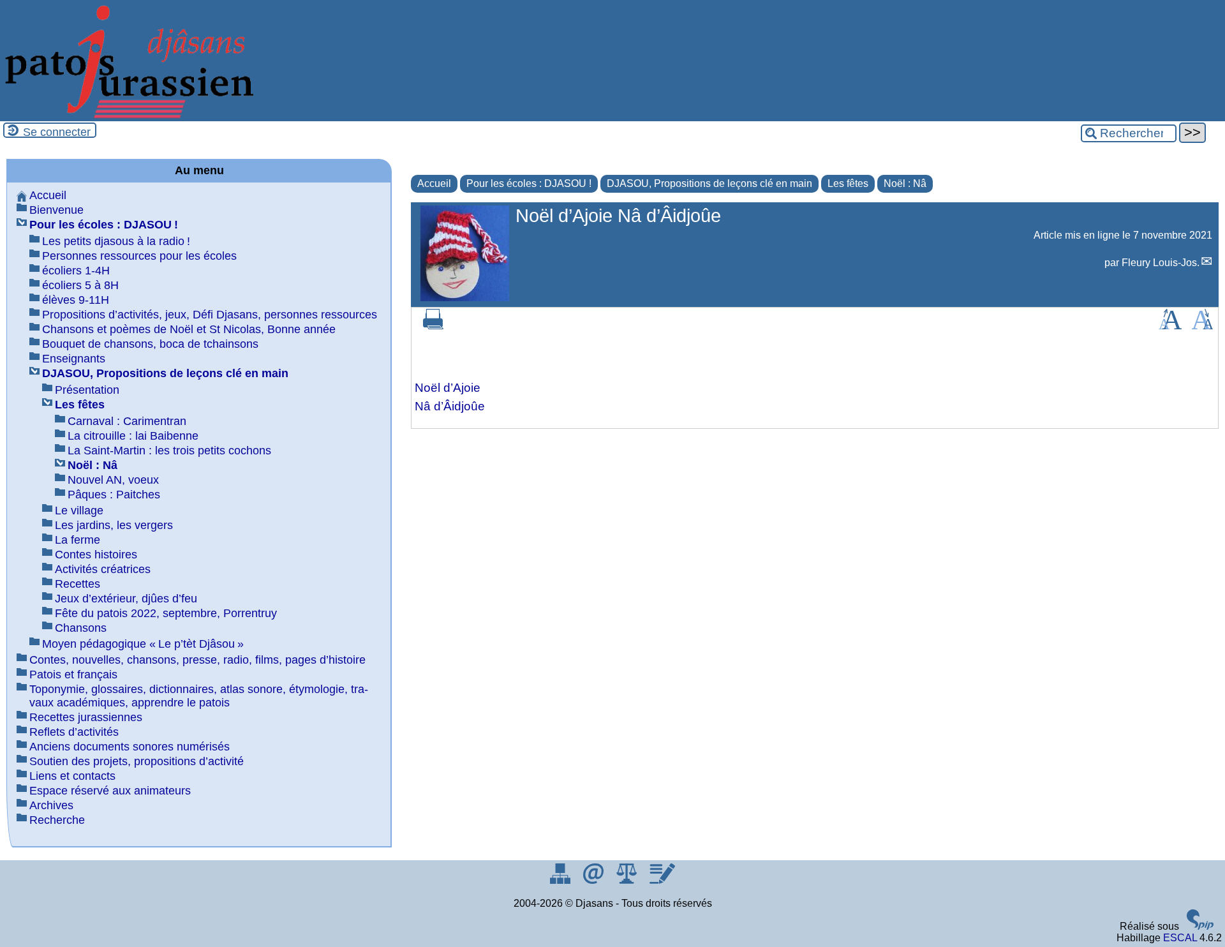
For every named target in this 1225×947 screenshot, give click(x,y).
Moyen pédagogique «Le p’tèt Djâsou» (143, 644)
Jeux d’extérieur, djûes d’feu (126, 598)
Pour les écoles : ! (528, 183)
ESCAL (1180, 937)
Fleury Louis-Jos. (1160, 262)
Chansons (81, 628)
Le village (79, 510)
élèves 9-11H (75, 300)
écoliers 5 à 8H (80, 285)
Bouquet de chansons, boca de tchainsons (150, 344)
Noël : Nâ (905, 183)
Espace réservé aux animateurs (110, 790)
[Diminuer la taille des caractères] (1202, 325)
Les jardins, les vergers (114, 525)
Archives (51, 805)
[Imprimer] (433, 325)
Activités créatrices (103, 569)
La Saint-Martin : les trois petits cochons (169, 450)
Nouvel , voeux (113, 480)
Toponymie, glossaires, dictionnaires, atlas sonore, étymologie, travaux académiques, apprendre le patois (198, 696)
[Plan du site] (561, 880)
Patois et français (73, 674)
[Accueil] (127, 115)
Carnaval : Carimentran (127, 421)
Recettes (77, 584)
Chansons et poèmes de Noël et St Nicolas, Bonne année (189, 329)
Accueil (434, 183)
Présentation (87, 390)
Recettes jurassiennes (85, 717)
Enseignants (73, 358)
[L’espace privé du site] (661, 880)
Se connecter (57, 132)
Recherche (57, 820)
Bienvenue (56, 210)
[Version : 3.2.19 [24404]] (1200, 926)
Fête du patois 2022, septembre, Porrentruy (166, 613)
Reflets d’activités (74, 732)
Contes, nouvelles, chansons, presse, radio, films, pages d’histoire (197, 659)
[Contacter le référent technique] (594, 880)
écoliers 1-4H (76, 270)
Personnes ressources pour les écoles (139, 256)
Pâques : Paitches (114, 494)
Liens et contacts (72, 776)
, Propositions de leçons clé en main (709, 183)
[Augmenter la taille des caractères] (1170, 325)
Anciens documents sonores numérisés (129, 746)
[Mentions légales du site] (627, 880)
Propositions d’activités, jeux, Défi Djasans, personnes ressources (209, 314)
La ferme (77, 539)
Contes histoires (96, 554)
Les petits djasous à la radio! (116, 241)
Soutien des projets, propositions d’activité (136, 761)
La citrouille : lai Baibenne (133, 435)
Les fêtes (848, 183)
